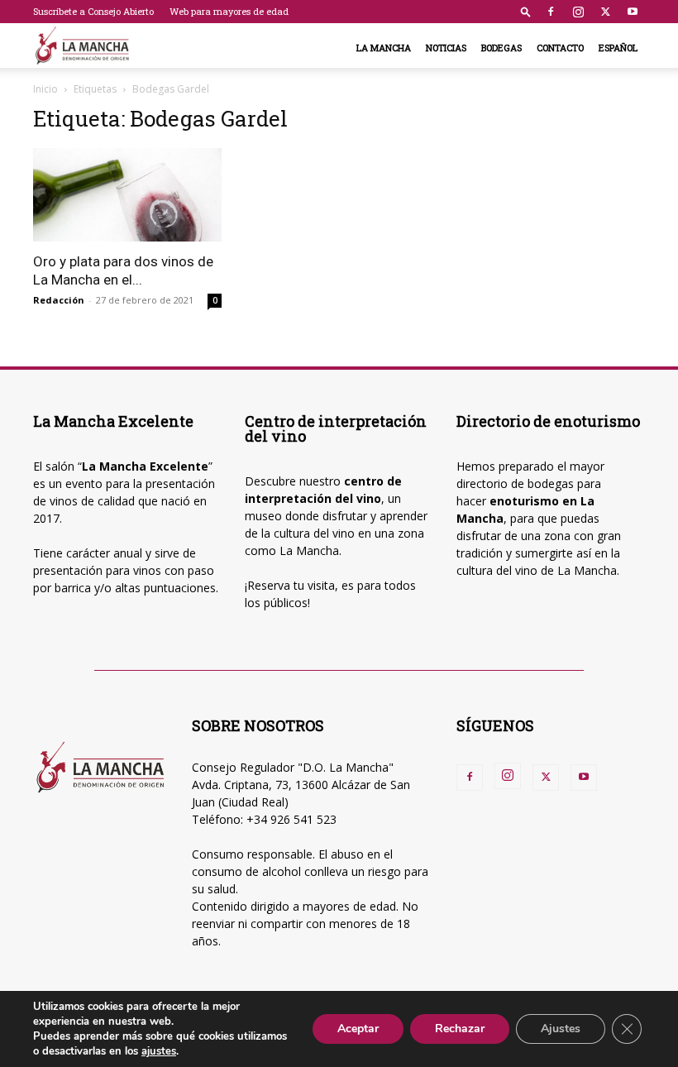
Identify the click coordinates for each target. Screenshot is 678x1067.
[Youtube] (632, 11)
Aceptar (358, 1028)
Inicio (45, 89)
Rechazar (460, 1028)
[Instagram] (578, 11)
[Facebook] (550, 11)
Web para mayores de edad (229, 11)
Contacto (560, 47)
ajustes (158, 1051)
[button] (525, 11)
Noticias (446, 47)
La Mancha (383, 47)
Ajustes (560, 1028)
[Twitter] (605, 11)
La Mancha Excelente (145, 466)
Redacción (58, 300)
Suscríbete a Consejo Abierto (93, 11)
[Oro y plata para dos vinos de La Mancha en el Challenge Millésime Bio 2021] (127, 195)
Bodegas (501, 47)
